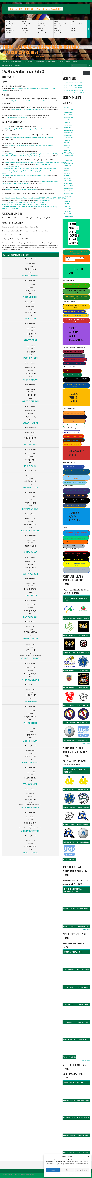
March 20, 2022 (30, 626)
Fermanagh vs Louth (30, 616)
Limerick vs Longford (30, 762)
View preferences (82, 1170)
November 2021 (68, 132)
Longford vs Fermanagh (30, 530)
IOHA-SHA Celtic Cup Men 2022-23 (74, 93)
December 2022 (68, 110)
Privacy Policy (70, 1174)
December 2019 (68, 186)
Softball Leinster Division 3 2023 (73, 82)
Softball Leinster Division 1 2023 (73, 88)
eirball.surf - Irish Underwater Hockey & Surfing (76, 477)
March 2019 (67, 208)
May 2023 (67, 107)
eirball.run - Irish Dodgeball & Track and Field (76, 554)
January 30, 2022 (30, 306)
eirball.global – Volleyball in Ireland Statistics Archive (41, 49)
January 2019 (68, 214)
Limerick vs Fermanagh (30, 741)
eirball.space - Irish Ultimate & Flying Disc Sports (76, 379)
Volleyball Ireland (16, 62)
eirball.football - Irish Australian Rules (74, 417)
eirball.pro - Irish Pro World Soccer (73, 425)
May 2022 (67, 120)
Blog (7, 62)
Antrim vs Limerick (30, 297)
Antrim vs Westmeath (30, 679)
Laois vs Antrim (30, 466)
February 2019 (68, 211)
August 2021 (67, 140)
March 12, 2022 (30, 497)
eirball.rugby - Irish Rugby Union (73, 436)
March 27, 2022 (30, 667)
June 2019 (67, 201)
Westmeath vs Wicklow (30, 807)
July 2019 (66, 198)
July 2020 (66, 168)
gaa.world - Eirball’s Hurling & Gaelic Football (76, 285)
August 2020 (67, 165)
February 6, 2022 (30, 328)
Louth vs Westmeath (30, 573)
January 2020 (68, 183)
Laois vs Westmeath (30, 340)
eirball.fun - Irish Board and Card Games (75, 542)
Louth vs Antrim (30, 701)
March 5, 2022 (30, 475)
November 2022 (68, 112)
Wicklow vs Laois (30, 552)
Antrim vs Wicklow (30, 379)
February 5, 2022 (30, 285)
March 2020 (67, 178)
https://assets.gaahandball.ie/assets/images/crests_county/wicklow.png (27, 129)
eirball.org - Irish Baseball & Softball (74, 363)
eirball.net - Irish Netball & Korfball (74, 413)
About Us (17, 65)
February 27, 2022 (30, 518)
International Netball (8, 65)
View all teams (86, 743)
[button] (88, 1156)
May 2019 (67, 203)
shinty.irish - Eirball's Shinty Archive (74, 311)
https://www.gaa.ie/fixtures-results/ (17, 117)
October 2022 (68, 115)
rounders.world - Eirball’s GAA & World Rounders (76, 297)
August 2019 (67, 196)
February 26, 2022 (30, 410)
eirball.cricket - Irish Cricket (72, 444)
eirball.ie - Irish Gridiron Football (73, 351)
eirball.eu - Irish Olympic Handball (73, 467)
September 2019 (68, 193)
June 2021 (67, 145)
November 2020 (68, 158)
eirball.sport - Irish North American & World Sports (76, 252)
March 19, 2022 (30, 583)
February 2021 (68, 153)
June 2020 (67, 170)
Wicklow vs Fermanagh (30, 401)
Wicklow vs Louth (30, 784)
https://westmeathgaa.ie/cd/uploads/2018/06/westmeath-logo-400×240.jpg (29, 137)
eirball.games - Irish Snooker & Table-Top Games (76, 500)
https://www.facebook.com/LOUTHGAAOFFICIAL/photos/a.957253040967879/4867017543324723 (37, 162)
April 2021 (67, 150)
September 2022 (68, 117)
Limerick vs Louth (30, 444)
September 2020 (68, 163)
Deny (67, 1170)
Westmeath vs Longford (30, 831)
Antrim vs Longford (30, 852)
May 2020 (67, 173)
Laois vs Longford (30, 723)
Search (64, 70)
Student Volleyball (28, 62)
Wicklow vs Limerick (30, 422)
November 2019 (68, 188)
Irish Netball (75, 62)
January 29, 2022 (30, 263)
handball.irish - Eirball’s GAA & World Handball (76, 291)
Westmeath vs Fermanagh (30, 658)
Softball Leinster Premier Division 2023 (75, 90)
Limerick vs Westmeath (30, 509)
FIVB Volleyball (39, 62)
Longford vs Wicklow (30, 638)
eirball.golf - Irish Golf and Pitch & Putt (75, 496)
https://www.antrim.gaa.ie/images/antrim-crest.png (21, 189)
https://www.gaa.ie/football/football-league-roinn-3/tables (30, 101)
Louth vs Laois (30, 318)
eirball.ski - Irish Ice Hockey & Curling (74, 359)
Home (3, 62)
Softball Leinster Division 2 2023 (73, 85)
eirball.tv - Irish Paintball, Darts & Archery (75, 538)
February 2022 (68, 125)
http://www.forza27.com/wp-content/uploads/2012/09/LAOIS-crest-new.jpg (29, 145)
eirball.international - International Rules (75, 315)
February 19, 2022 (30, 367)
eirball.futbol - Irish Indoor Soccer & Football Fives (76, 385)
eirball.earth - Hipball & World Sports (74, 482)
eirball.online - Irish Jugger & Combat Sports (76, 533)
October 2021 (68, 135)
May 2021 (67, 148)
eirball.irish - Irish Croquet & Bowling (74, 505)
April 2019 (67, 206)
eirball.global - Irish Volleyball (72, 375)
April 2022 (67, 122)
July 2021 (66, 143)
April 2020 (67, 175)
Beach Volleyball (65, 62)
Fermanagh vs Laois (30, 487)
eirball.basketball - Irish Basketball (73, 355)
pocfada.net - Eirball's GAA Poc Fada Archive (76, 306)
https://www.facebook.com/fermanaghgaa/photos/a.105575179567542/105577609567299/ (34, 198)
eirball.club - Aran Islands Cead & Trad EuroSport (76, 320)
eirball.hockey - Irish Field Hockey (73, 440)
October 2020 (68, 160)
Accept (53, 1170)
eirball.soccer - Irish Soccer (71, 432)
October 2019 (68, 191)
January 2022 (68, 127)
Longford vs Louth (30, 358)
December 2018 (68, 216)
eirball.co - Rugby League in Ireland (74, 421)
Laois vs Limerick (30, 595)
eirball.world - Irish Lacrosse (72, 371)
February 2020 (68, 181)
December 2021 (68, 130)
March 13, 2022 (30, 540)
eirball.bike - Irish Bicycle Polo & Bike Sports (76, 564)
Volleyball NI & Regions (52, 62)
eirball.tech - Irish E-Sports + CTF (73, 546)
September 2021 (68, 137)
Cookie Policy (63, 1174)
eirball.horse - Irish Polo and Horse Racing (76, 559)
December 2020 (68, 155)
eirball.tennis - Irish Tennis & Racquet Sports (76, 491)
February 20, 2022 (30, 432)
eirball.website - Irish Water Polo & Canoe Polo (76, 471)
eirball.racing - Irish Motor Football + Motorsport (76, 570)
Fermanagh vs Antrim (30, 275)
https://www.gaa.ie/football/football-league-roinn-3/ (28, 109)
